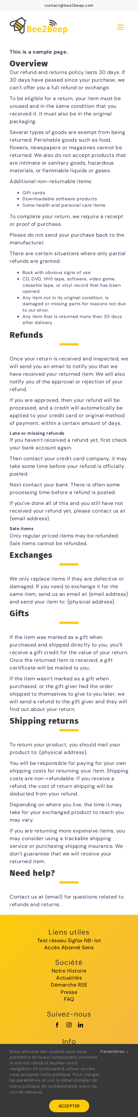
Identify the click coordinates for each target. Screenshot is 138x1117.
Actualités (69, 977)
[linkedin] (80, 1024)
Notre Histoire (69, 970)
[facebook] (57, 1024)
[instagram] (69, 1024)
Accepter (69, 1106)
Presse (69, 992)
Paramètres (113, 1051)
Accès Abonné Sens (69, 947)
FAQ (69, 999)
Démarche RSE (69, 984)
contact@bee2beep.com (69, 5)
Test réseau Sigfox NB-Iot (69, 940)
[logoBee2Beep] (38, 15)
